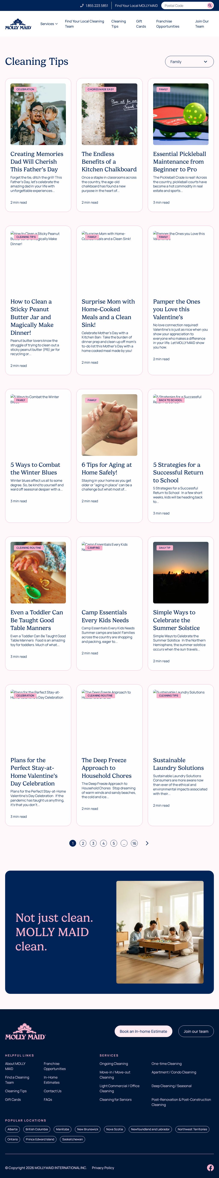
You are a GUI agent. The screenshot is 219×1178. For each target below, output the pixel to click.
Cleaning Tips (118, 24)
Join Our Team (202, 24)
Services (47, 23)
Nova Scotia (114, 1129)
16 (134, 843)
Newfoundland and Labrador (150, 1129)
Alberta (12, 1129)
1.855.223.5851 (97, 5)
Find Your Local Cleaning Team (84, 24)
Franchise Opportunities (167, 24)
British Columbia (37, 1129)
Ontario (12, 1139)
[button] (143, 1031)
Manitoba (62, 1129)
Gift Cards (141, 24)
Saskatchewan (72, 1139)
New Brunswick (87, 1129)
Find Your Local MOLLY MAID (136, 5)
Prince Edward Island (40, 1139)
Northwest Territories (192, 1129)
